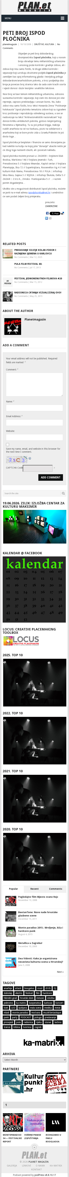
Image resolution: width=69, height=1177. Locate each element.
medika (48, 1007)
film (38, 993)
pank (6, 1017)
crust (39, 988)
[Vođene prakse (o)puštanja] (34, 1122)
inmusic (40, 998)
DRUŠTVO (39, 44)
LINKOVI (26, 1165)
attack (18, 988)
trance (7, 1027)
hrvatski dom (26, 998)
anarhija (8, 988)
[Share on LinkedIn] (46, 218)
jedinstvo (8, 1003)
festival (29, 993)
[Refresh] (30, 458)
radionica (28, 1022)
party (14, 1017)
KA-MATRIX (56, 1165)
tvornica (27, 1027)
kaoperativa (35, 1003)
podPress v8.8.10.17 (45, 1175)
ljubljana (23, 1007)
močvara (35, 1012)
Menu (8, 18)
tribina (16, 1027)
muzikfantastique (52, 1012)
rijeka (39, 1022)
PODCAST (26, 1017)
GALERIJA (12, 1165)
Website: (10, 431)
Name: (10, 401)
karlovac (48, 1003)
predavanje (50, 1017)
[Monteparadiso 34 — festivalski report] (13, 1122)
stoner (48, 1022)
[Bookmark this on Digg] (50, 218)
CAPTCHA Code (14, 467)
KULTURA (49, 44)
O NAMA (40, 1165)
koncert (59, 1003)
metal (57, 1007)
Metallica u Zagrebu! (30, 943)
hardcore (47, 993)
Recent (34, 888)
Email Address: (14, 416)
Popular (13, 888)
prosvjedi (8, 1022)
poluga (38, 1017)
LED (13, 1007)
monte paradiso (20, 1012)
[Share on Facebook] (47, 213)
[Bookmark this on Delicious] (62, 213)
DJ (55, 988)
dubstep (8, 993)
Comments (55, 888)
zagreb (38, 1027)
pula (18, 1022)
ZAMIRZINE (51, 206)
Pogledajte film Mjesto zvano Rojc (38, 897)
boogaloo (29, 988)
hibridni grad (10, 998)
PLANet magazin (38, 1161)
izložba (50, 998)
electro (18, 993)
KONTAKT (36, 1169)
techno (57, 1022)
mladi (6, 1012)
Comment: (12, 369)
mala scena (35, 1007)
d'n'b (48, 988)
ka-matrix (21, 1003)
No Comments (21, 257)
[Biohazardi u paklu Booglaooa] (56, 1122)
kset (6, 1007)
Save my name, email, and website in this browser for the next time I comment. (33, 450)
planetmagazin (10, 44)
